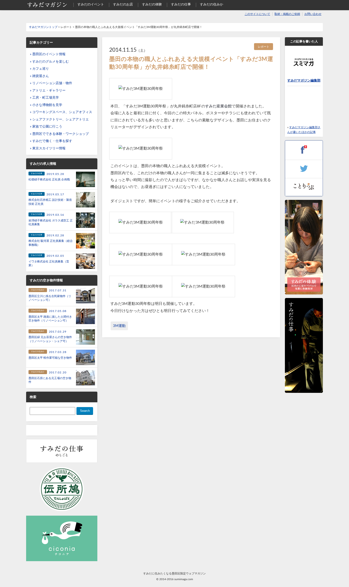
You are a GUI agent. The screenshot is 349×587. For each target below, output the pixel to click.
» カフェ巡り (39, 68)
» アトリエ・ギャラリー (48, 90)
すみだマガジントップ (43, 27)
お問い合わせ (312, 14)
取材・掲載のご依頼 (287, 14)
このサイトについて (257, 14)
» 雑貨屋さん (39, 76)
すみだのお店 (123, 4)
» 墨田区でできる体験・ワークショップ (59, 134)
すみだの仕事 (181, 4)
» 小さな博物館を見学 (46, 105)
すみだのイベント (90, 4)
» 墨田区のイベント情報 (48, 54)
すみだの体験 (152, 4)
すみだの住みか (211, 4)
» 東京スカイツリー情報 (48, 148)
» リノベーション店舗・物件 (51, 83)
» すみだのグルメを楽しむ (49, 61)
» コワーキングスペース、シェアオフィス (61, 112)
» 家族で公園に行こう (46, 126)
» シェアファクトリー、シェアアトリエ (59, 119)
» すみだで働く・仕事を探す (51, 141)
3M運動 (119, 326)
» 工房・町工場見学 (44, 97)
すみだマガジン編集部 (304, 80)
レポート (263, 46)
